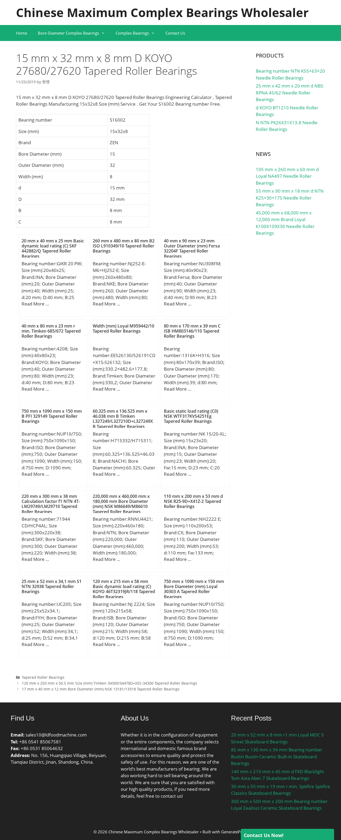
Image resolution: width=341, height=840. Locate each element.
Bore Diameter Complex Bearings (68, 33)
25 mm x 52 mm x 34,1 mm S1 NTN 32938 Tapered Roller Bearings (52, 586)
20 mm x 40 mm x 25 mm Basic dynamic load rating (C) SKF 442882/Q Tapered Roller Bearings (53, 248)
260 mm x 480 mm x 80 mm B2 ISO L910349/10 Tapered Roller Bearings (124, 246)
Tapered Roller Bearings (43, 677)
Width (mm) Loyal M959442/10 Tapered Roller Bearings (123, 328)
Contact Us (175, 33)
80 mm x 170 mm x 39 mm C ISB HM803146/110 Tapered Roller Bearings (192, 331)
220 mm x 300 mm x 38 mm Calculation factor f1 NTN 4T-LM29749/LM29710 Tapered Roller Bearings (51, 504)
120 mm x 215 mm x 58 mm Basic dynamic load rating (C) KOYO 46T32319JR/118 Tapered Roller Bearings (124, 589)
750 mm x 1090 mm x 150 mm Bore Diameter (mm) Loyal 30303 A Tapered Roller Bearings (194, 589)
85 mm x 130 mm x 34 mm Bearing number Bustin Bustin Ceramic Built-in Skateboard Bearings (276, 756)
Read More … (35, 304)
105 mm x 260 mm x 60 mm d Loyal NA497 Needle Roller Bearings (287, 176)
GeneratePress (234, 831)
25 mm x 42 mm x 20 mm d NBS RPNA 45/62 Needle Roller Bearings (289, 92)
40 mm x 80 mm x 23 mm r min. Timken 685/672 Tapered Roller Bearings (51, 331)
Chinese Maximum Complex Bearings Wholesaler (162, 12)
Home (21, 33)
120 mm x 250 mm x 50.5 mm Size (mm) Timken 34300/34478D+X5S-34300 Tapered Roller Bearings (109, 683)
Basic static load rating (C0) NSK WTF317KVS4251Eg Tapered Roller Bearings (191, 416)
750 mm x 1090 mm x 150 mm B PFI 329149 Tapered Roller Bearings (52, 416)
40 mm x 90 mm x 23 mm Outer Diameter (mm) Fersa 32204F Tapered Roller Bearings (192, 248)
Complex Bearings (132, 33)
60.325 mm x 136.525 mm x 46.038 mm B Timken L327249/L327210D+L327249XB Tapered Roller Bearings (123, 418)
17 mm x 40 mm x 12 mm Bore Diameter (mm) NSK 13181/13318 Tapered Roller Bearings (101, 689)
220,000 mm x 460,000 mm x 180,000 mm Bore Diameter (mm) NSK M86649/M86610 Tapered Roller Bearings (121, 504)
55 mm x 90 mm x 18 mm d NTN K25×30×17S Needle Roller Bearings (290, 198)
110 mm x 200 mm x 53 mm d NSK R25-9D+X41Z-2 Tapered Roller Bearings (193, 501)
